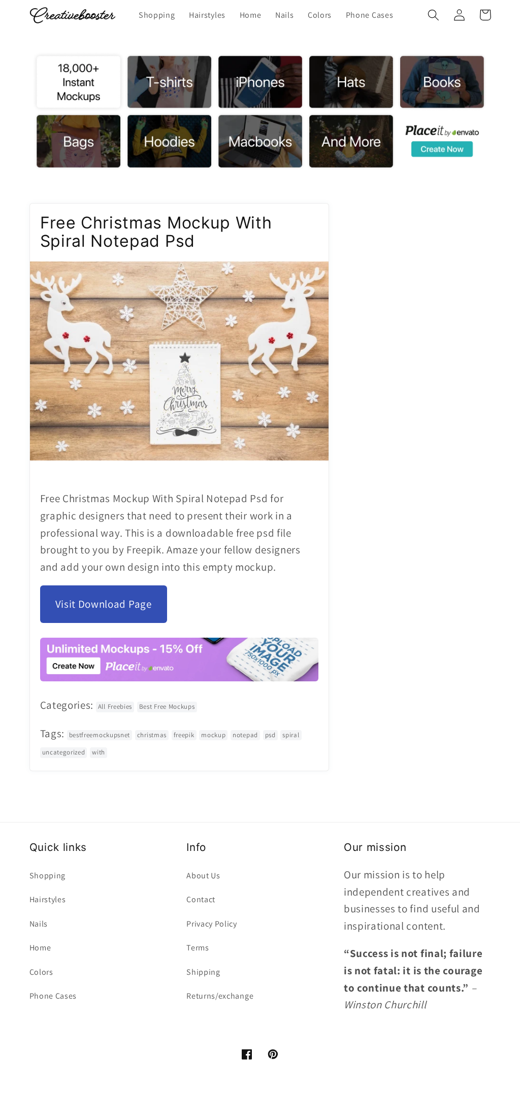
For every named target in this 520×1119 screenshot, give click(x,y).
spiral (290, 735)
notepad (245, 735)
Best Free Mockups (167, 706)
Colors (41, 972)
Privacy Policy (211, 923)
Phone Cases (53, 996)
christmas (152, 735)
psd (270, 735)
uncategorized (63, 752)
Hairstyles (47, 899)
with (98, 752)
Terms (197, 947)
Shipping (203, 972)
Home (40, 947)
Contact (200, 899)
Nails (38, 923)
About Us (203, 875)
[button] (434, 15)
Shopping (47, 875)
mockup (213, 735)
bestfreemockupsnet (99, 735)
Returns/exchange (219, 996)
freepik (184, 735)
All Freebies (115, 706)
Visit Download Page (103, 604)
